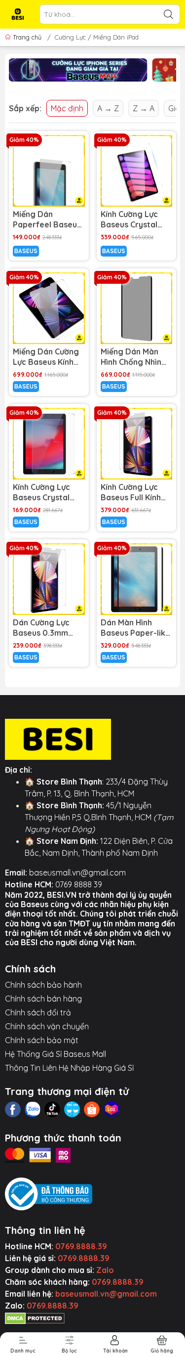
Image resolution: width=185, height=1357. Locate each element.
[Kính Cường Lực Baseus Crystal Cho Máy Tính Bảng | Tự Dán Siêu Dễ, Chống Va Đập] (137, 171)
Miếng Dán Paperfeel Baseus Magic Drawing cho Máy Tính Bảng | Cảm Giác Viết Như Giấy (47, 219)
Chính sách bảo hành (43, 985)
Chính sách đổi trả (38, 1012)
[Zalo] (32, 1109)
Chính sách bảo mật (41, 1040)
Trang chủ (27, 37)
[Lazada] (111, 1109)
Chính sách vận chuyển (47, 1026)
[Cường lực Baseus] (78, 70)
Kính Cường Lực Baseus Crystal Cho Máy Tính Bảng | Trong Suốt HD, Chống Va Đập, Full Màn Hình (48, 492)
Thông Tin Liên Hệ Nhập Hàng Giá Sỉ (69, 1068)
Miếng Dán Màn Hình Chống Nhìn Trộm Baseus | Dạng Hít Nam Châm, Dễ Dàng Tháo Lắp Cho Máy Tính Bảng (136, 357)
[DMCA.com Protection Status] (35, 1317)
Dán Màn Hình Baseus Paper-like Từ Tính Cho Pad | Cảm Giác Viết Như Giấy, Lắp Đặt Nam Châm (136, 627)
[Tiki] (72, 1109)
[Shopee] (92, 1109)
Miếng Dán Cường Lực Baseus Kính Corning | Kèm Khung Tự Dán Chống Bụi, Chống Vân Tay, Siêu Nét (46, 357)
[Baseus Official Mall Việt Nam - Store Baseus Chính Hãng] (18, 14)
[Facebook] (13, 1109)
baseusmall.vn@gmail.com (77, 872)
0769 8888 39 (78, 884)
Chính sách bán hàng (43, 999)
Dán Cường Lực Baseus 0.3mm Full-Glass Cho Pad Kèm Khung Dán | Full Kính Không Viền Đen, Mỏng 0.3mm (48, 627)
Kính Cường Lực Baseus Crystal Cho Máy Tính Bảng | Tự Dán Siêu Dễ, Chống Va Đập (136, 219)
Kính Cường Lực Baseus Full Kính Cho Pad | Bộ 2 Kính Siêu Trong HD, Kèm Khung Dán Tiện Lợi (131, 492)
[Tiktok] (52, 1109)
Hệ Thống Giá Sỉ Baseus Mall (55, 1054)
